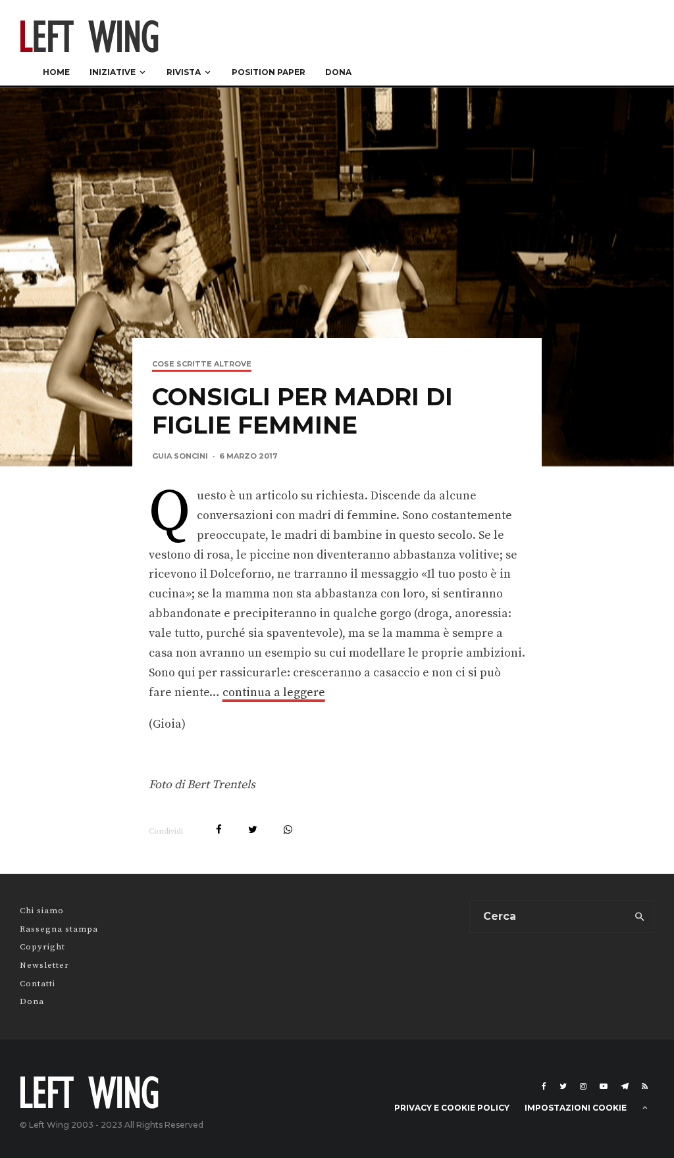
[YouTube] (603, 1086)
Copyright (42, 947)
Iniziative (113, 72)
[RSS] (644, 1086)
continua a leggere (273, 692)
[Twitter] (563, 1086)
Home (56, 72)
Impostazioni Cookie (576, 1108)
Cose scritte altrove (201, 363)
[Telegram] (624, 1086)
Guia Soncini (180, 456)
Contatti (37, 983)
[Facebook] (544, 1086)
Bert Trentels (221, 784)
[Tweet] (252, 829)
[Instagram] (583, 1086)
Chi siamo (42, 910)
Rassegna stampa (59, 929)
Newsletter (44, 965)
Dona (338, 72)
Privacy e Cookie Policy (451, 1108)
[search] (640, 916)
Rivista (184, 72)
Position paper (268, 72)
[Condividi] (219, 829)
